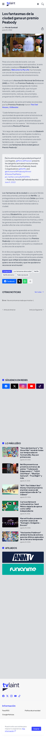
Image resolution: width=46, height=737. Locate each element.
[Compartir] (41, 28)
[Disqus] (23, 344)
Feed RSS (5, 710)
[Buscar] (42, 4)
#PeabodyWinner (23, 171)
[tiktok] (40, 386)
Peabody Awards (22, 275)
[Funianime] (23, 569)
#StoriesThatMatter (13, 174)
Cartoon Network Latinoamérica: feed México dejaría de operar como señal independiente (31, 506)
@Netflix (22, 169)
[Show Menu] (3, 4)
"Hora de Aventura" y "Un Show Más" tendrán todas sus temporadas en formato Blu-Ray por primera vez (31, 452)
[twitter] (14, 386)
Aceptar (36, 729)
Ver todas (38, 292)
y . (13, 107)
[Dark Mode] (38, 4)
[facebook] (6, 386)
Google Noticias (8, 714)
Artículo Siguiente (35, 310)
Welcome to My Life (20, 70)
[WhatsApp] (25, 281)
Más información (15, 730)
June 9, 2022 (10, 182)
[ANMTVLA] (23, 557)
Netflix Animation (9, 275)
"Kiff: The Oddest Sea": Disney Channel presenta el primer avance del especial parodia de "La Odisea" (31, 490)
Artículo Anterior (10, 310)
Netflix (36, 271)
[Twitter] (19, 281)
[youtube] (31, 386)
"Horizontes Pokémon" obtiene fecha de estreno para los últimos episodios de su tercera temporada (32, 536)
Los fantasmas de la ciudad (22, 271)
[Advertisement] (23, 415)
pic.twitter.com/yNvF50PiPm (17, 177)
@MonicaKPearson (24, 161)
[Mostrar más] (30, 281)
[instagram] (23, 386)
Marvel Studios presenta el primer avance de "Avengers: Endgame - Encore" (31, 521)
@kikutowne (10, 171)
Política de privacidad (32, 710)
